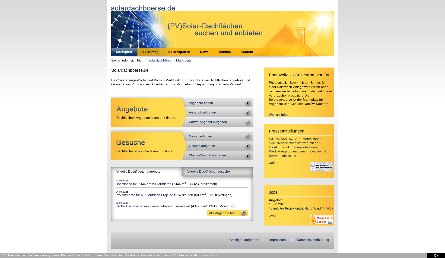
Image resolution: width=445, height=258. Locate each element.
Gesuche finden (200, 136)
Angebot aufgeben (202, 112)
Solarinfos (150, 52)
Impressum (277, 240)
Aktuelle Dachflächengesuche (208, 171)
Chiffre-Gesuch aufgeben (207, 155)
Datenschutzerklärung (313, 240)
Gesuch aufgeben (202, 146)
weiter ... (275, 162)
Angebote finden (201, 103)
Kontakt (247, 52)
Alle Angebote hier (222, 213)
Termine (224, 52)
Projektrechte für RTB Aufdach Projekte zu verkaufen (154, 195)
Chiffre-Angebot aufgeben (208, 122)
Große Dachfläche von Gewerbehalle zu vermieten (153, 206)
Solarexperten (179, 52)
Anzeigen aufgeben (244, 240)
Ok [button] (436, 255)
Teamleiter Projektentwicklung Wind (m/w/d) (301, 208)
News (204, 52)
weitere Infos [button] (209, 255)
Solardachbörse (160, 60)
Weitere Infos (278, 114)
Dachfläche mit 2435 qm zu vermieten (143, 184)
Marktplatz (124, 52)
